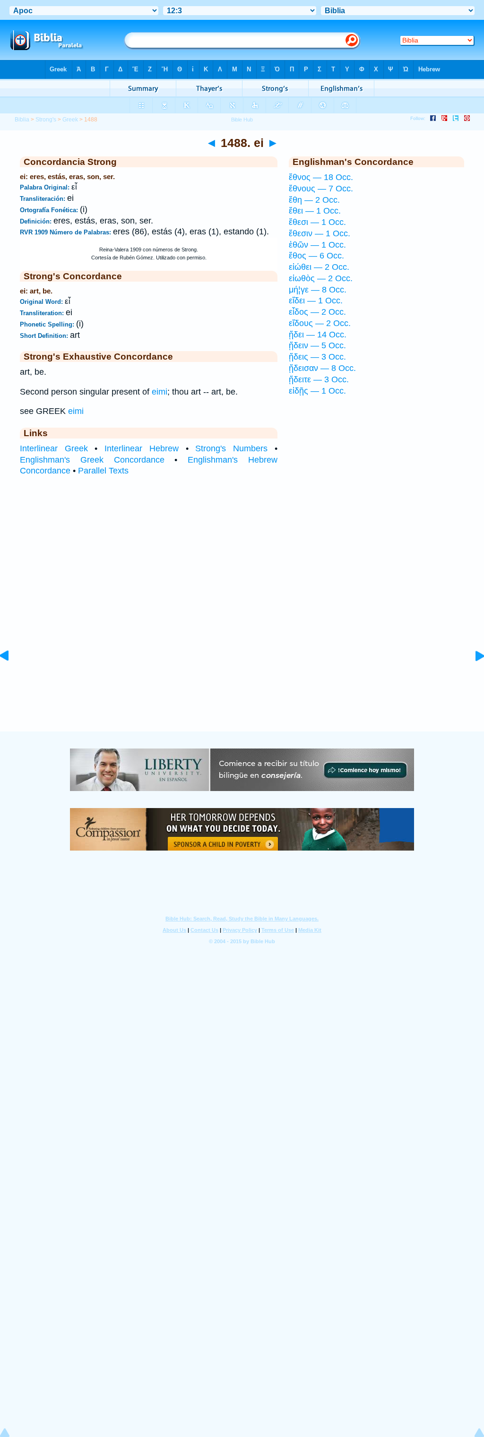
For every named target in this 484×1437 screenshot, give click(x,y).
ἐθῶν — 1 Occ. (317, 245)
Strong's (45, 119)
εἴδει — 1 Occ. (316, 300)
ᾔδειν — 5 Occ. (317, 345)
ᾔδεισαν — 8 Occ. (322, 368)
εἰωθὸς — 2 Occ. (321, 278)
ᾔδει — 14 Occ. (317, 334)
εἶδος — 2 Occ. (317, 312)
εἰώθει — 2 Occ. (319, 267)
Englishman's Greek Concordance (92, 460)
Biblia (22, 119)
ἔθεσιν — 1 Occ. (319, 233)
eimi (159, 391)
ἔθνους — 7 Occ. (321, 188)
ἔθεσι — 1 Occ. (317, 222)
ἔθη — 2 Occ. (314, 200)
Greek (70, 119)
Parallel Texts (103, 470)
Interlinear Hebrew (141, 448)
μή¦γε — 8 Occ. (317, 289)
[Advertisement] (242, 673)
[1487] (12, 676)
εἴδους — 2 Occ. (320, 323)
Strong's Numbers (231, 448)
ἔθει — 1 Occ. (315, 210)
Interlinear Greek (54, 448)
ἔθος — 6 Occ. (316, 255)
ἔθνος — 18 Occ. (321, 177)
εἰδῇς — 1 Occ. (317, 391)
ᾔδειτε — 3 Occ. (319, 379)
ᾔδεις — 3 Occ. (317, 356)
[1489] (472, 676)
